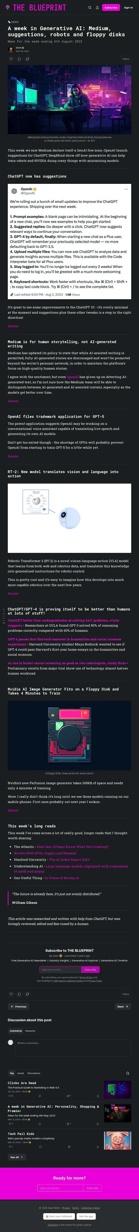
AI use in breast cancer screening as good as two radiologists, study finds (67, 663)
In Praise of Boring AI (62, 878)
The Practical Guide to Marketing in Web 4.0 (33, 1087)
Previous (20, 1006)
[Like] (11, 59)
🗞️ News (13, 22)
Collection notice (90, 1207)
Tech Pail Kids (21, 1134)
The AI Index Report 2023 (69, 859)
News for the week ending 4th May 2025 (31, 1115)
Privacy (66, 1207)
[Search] (89, 7)
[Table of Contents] (3, 616)
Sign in (128, 7)
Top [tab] (12, 1073)
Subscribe (111, 7)
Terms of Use (85, 977)
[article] (69, 1089)
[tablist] (22, 1030)
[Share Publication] (97, 7)
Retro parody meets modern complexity (31, 1138)
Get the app (86, 1216)
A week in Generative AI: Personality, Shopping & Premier (53, 1108)
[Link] (3, 176)
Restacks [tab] (30, 1030)
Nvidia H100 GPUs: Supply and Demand (45, 853)
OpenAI (73, 377)
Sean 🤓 (20, 48)
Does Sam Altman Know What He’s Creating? (72, 846)
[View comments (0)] (19, 59)
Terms (75, 1207)
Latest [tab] (20, 1073)
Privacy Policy (95, 980)
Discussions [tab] (33, 1073)
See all (15, 1157)
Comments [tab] (16, 1030)
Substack (53, 1224)
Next (120, 1006)
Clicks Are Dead (22, 1083)
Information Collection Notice (68, 980)
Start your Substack (60, 1216)
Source (13, 326)
